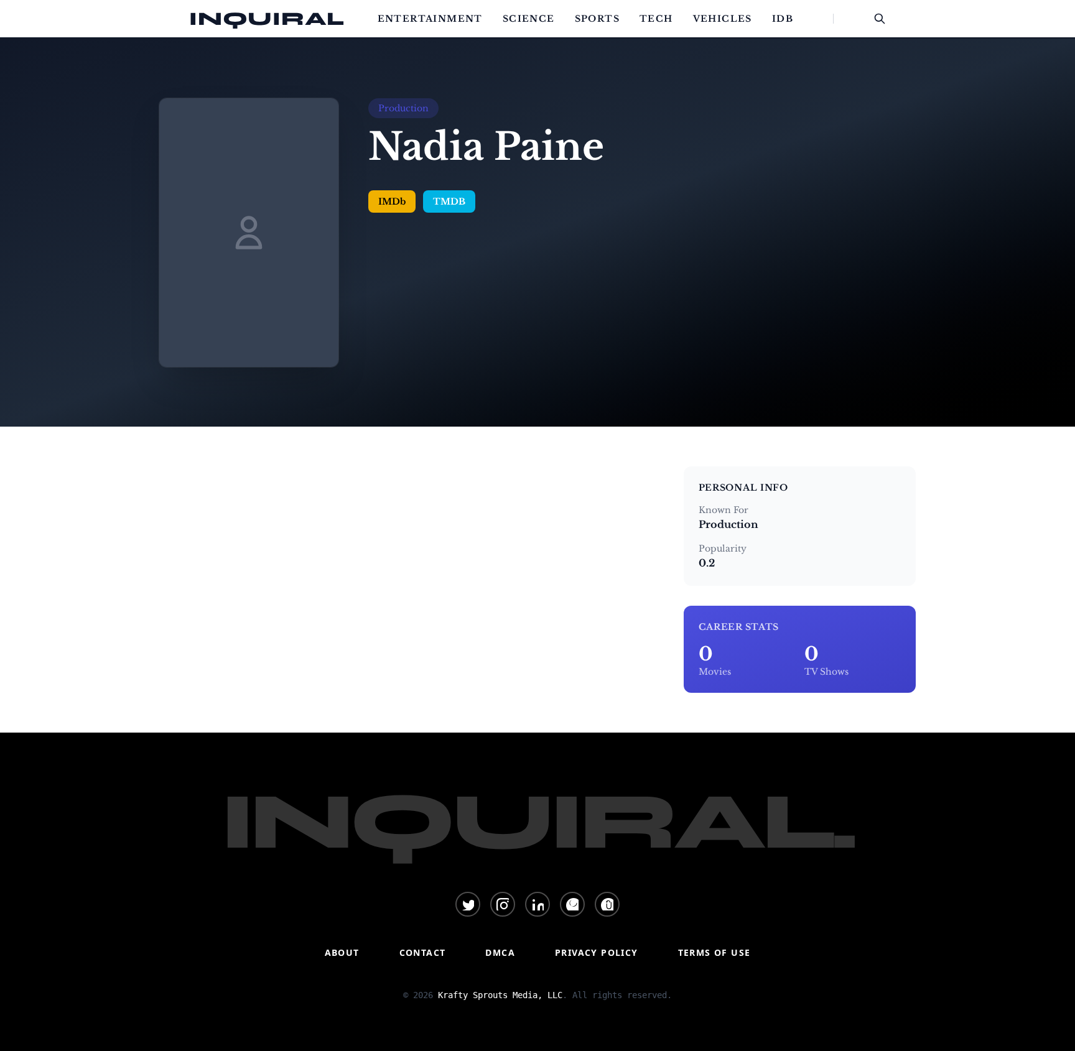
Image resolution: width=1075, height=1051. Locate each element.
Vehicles (722, 18)
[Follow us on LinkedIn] (537, 904)
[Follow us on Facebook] (572, 904)
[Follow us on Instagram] (502, 904)
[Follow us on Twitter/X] (467, 904)
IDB (782, 18)
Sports (597, 18)
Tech (656, 18)
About (342, 952)
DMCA (500, 952)
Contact (422, 952)
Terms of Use (714, 952)
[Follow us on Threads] (607, 904)
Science (529, 18)
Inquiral (267, 18)
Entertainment (430, 18)
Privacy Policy (596, 952)
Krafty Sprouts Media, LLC (500, 995)
